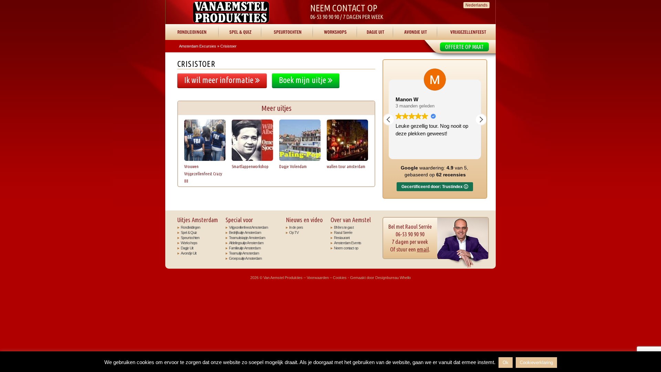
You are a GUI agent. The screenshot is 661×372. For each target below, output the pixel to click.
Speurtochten (288, 32)
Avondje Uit (415, 32)
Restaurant (341, 238)
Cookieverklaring (536, 362)
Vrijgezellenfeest (468, 32)
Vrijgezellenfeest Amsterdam (248, 227)
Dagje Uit (375, 32)
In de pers (296, 227)
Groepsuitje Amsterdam (245, 258)
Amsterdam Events (347, 243)
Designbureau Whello (393, 278)
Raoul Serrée (343, 232)
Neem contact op (346, 248)
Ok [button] (505, 362)
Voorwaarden (318, 278)
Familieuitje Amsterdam (245, 248)
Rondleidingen (192, 32)
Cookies (340, 278)
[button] (481, 119)
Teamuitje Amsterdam (244, 253)
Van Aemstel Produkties (231, 12)
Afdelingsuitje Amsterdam (246, 243)
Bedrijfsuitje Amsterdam (245, 232)
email (423, 249)
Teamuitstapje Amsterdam (247, 238)
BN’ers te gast (344, 227)
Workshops (335, 32)
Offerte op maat (464, 47)
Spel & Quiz (240, 32)
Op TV (294, 232)
